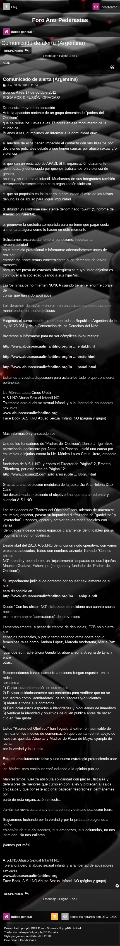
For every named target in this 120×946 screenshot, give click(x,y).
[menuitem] (10, 7)
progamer (17, 936)
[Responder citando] (112, 67)
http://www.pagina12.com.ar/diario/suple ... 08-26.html (49, 474)
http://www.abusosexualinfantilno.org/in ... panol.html (49, 367)
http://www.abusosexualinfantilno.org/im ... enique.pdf (50, 596)
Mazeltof (37, 936)
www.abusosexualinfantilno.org (30, 413)
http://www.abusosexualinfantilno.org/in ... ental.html (49, 346)
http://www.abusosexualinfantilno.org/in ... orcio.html (49, 357)
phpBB (30, 928)
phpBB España (48, 932)
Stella (7, 63)
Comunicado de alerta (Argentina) (43, 43)
